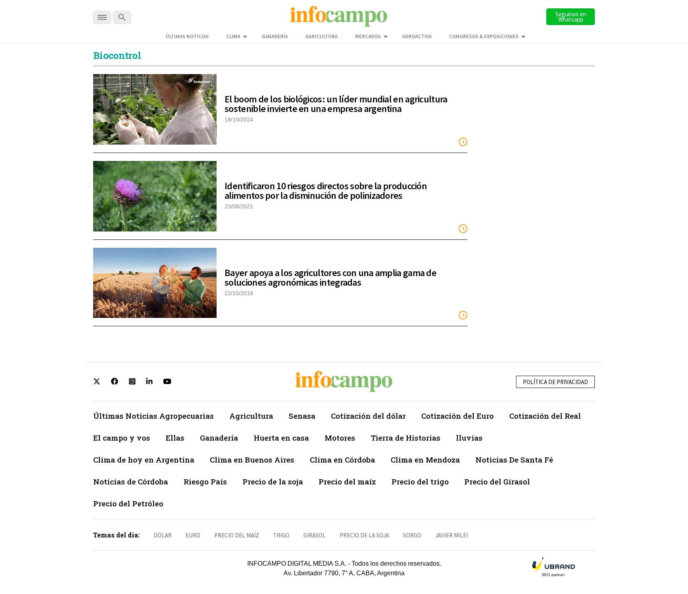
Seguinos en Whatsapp (570, 16)
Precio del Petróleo (128, 503)
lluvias (469, 438)
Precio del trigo (420, 481)
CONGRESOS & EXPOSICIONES (483, 36)
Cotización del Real (545, 416)
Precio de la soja (272, 481)
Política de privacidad (555, 382)
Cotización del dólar (368, 416)
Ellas (175, 438)
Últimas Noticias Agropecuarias (153, 416)
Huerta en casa (281, 438)
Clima (233, 36)
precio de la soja (364, 535)
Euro (193, 535)
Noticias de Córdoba (130, 481)
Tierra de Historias (405, 438)
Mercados (368, 36)
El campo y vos (121, 438)
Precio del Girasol (497, 481)
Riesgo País (205, 481)
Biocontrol (117, 55)
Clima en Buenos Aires (252, 460)
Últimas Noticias (187, 36)
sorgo (412, 535)
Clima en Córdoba (342, 460)
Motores (339, 438)
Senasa (302, 416)
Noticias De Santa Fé (514, 460)
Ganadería (275, 36)
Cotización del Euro (457, 416)
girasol (314, 535)
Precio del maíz (347, 481)
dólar (163, 535)
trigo (281, 535)
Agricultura (321, 36)
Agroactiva (417, 36)
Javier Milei (451, 535)
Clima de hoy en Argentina (143, 460)
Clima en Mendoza (425, 460)
